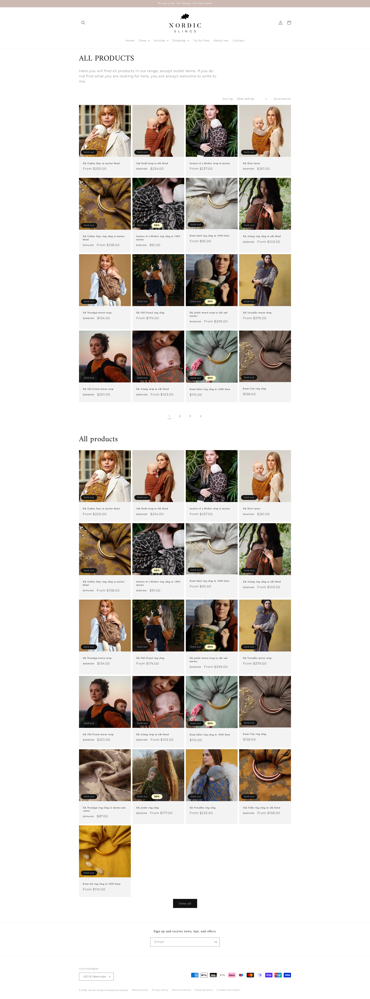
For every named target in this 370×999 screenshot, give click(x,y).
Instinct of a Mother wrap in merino (210, 163)
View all (185, 903)
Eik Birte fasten (251, 163)
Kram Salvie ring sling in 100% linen (210, 389)
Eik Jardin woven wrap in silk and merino (209, 314)
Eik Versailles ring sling (203, 808)
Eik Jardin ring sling (147, 808)
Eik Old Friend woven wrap (98, 389)
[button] (83, 23)
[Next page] (200, 416)
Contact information (228, 990)
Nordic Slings (96, 990)
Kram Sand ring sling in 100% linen (209, 236)
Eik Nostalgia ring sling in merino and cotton (104, 809)
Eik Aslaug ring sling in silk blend (262, 236)
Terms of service (181, 990)
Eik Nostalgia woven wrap (97, 313)
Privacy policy (160, 990)
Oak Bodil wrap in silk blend (152, 163)
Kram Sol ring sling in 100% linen (102, 884)
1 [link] (169, 416)
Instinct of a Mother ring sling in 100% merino (158, 238)
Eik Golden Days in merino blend (101, 163)
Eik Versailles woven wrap (257, 313)
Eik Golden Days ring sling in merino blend (103, 238)
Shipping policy (204, 990)
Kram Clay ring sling (254, 389)
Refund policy (140, 990)
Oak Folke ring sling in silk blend (261, 808)
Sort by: (228, 98)
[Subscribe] (215, 942)
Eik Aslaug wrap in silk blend (152, 389)
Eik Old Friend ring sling (150, 313)
